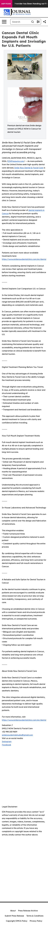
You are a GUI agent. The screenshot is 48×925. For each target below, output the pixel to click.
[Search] (32, 21)
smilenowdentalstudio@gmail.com (17, 735)
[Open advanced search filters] (38, 21)
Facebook (6, 745)
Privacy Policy (36, 921)
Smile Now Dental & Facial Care (28, 168)
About (13, 910)
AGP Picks (6, 4)
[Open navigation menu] (4, 21)
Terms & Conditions (34, 916)
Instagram (6, 741)
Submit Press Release (14, 916)
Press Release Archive (28, 910)
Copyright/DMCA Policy (16, 921)
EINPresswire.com (16, 161)
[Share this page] (44, 21)
